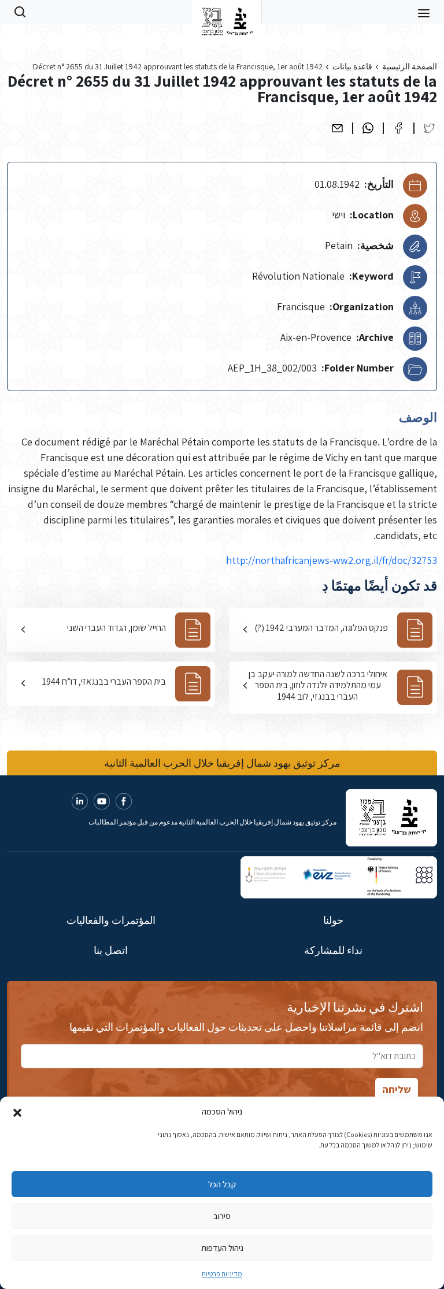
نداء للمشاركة (333, 950)
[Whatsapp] (367, 127)
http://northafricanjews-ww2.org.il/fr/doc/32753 (331, 560)
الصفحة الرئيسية (409, 66)
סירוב (222, 1215)
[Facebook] (398, 127)
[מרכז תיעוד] (226, 11)
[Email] (337, 127)
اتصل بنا (111, 950)
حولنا (333, 920)
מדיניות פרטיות (222, 1273)
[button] (17, 1111)
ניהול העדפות (222, 1247)
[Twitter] (429, 127)
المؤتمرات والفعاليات (111, 920)
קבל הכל (222, 1184)
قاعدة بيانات (352, 66)
